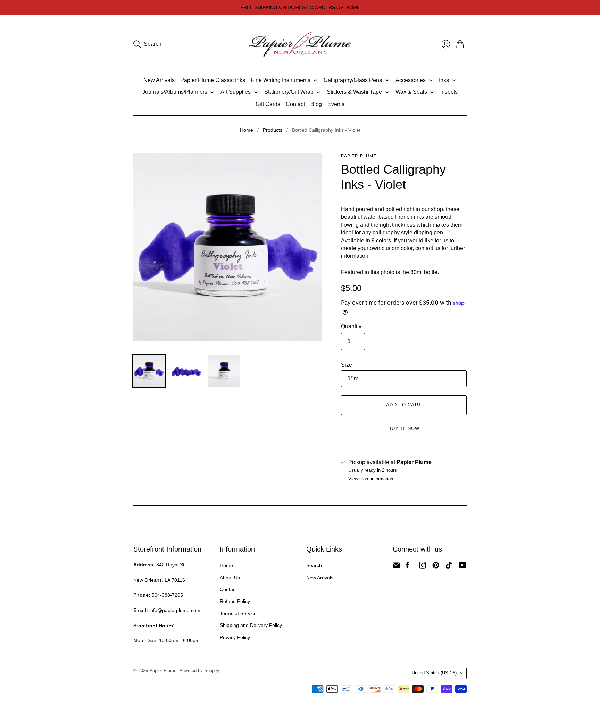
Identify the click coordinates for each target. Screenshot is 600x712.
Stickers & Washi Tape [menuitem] (354, 92)
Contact (228, 589)
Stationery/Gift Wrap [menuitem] (289, 92)
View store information (370, 479)
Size (346, 365)
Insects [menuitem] (449, 92)
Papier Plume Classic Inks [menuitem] (212, 80)
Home (246, 130)
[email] (396, 567)
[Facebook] (407, 567)
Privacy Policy (235, 637)
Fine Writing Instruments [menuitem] (280, 80)
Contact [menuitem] (295, 104)
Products (272, 130)
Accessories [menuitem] (410, 80)
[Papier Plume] (300, 44)
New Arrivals (319, 577)
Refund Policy (235, 601)
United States (434, 673)
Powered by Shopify (199, 670)
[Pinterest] (435, 567)
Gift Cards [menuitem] (268, 104)
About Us (230, 577)
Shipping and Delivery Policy (251, 625)
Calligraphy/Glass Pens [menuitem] (353, 80)
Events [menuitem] (335, 104)
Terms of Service (238, 613)
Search (314, 565)
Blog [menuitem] (316, 104)
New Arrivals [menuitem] (159, 80)
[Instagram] (422, 567)
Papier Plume (358, 156)
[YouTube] (462, 567)
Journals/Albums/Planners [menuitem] (174, 92)
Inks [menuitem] (444, 80)
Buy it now (404, 428)
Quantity (351, 326)
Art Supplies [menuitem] (235, 92)
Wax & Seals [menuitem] (411, 92)
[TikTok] (448, 567)
